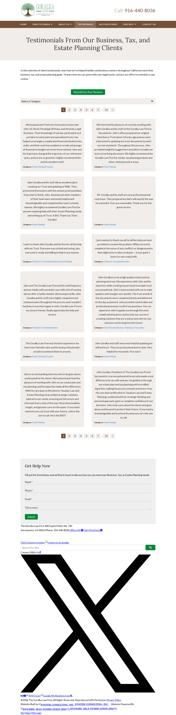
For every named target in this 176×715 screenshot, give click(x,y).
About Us (64, 24)
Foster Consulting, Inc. (92, 704)
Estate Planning (38, 167)
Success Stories (108, 24)
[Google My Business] (55, 695)
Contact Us (149, 24)
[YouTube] (24, 695)
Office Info (75, 530)
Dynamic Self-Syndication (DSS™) (93, 708)
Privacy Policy (113, 700)
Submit (31, 516)
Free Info (128, 24)
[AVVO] (33, 695)
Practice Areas (41, 24)
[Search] (150, 547)
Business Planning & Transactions (131, 328)
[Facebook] (40, 552)
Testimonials (85, 24)
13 (106, 109)
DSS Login (36, 712)
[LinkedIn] (22, 695)
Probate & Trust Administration (45, 261)
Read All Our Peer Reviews (88, 92)
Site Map (25, 712)
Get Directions (92, 530)
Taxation (49, 167)
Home (23, 24)
